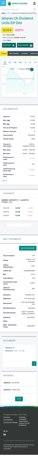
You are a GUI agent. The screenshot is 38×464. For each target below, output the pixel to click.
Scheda (4, 53)
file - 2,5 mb (19, 351)
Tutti (19, 399)
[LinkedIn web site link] (5, 435)
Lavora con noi (24, 423)
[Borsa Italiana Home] (17, 3)
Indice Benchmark (28, 248)
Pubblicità (22, 425)
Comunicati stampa (10, 422)
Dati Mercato (10, 109)
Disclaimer (25, 445)
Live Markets (8, 420)
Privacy (32, 445)
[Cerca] (34, 9)
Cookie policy (8, 446)
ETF (8, 13)
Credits (15, 446)
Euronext (7, 417)
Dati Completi (14, 53)
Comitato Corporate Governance (23, 419)
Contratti (24, 53)
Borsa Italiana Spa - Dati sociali (12, 445)
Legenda (4, 180)
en (7, 431)
